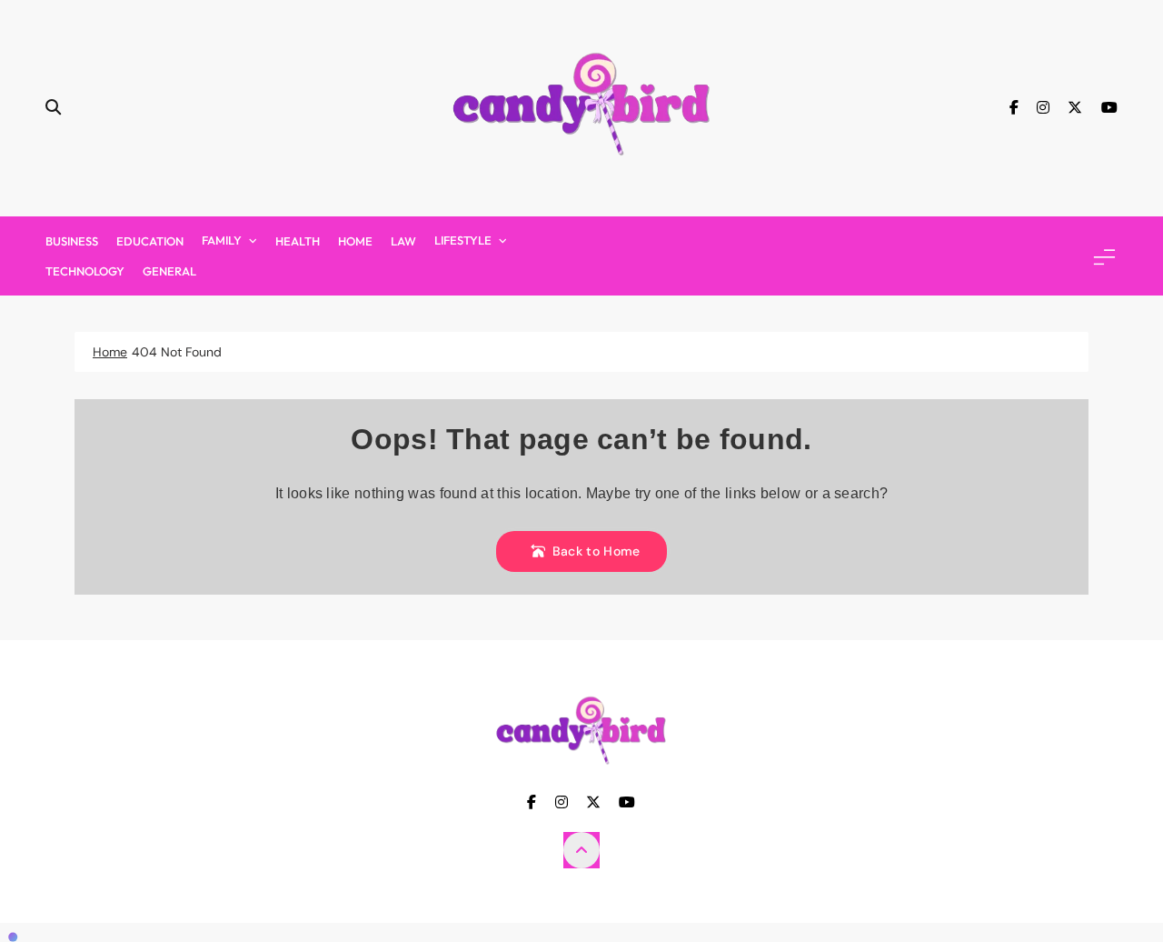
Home (355, 241)
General (169, 271)
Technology (84, 271)
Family (222, 240)
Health (297, 241)
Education (150, 241)
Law (403, 241)
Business (71, 241)
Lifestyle (463, 240)
